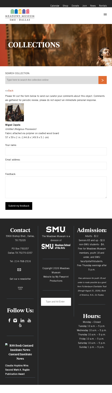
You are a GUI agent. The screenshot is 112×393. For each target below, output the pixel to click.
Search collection (17, 73)
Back (10, 90)
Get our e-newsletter (20, 279)
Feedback (10, 174)
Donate (75, 5)
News (93, 5)
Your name (10, 145)
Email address (12, 159)
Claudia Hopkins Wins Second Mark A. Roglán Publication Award (17, 369)
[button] (105, 15)
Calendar (54, 5)
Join (84, 5)
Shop (65, 5)
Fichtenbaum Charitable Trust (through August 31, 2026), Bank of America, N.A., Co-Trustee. (92, 290)
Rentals (103, 5)
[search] (102, 80)
